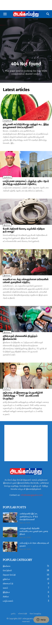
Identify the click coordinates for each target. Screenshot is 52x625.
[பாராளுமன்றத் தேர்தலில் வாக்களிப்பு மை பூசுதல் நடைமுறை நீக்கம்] (10, 532)
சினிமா (6, 389)
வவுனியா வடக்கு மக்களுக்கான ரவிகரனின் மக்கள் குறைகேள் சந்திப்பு (26, 281)
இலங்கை (7, 225)
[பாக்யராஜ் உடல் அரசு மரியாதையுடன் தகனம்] (10, 547)
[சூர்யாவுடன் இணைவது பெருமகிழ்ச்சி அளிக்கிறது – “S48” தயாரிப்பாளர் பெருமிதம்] (26, 376)
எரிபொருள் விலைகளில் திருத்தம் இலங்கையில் (20, 337)
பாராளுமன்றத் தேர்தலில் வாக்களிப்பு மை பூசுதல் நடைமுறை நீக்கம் (34, 531)
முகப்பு (13, 613)
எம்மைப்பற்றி (22, 613)
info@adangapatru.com (32, 495)
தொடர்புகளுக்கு (35, 613)
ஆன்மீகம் (7, 177)
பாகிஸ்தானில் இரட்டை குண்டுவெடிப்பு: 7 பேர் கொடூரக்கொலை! (29, 517)
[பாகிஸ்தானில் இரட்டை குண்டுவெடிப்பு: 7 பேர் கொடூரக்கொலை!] (10, 517)
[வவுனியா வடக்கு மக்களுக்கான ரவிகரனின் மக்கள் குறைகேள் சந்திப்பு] (26, 262)
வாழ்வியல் (7, 121)
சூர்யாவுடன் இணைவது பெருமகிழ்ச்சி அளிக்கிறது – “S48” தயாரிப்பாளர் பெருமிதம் (23, 395)
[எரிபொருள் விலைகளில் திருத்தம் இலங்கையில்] (26, 319)
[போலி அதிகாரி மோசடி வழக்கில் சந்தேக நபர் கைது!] (26, 212)
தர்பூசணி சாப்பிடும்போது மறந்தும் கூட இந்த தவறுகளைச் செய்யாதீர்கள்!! (26, 126)
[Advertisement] (26, 5)
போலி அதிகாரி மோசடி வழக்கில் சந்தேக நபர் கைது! (24, 230)
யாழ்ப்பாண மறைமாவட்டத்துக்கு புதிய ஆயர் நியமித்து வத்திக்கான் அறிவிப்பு (26, 182)
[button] (5, 14)
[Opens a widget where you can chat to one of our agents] (41, 620)
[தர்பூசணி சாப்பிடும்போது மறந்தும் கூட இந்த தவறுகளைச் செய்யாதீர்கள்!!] (26, 107)
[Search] (48, 14)
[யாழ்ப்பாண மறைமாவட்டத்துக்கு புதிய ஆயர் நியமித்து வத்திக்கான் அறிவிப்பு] (26, 164)
